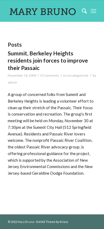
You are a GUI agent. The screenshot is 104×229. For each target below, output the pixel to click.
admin (12, 82)
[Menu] (93, 11)
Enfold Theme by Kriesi (52, 221)
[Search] (82, 10)
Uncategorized (77, 75)
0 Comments (49, 75)
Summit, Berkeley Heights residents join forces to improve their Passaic (48, 60)
